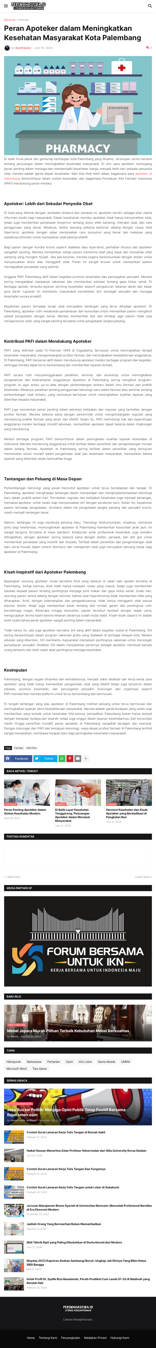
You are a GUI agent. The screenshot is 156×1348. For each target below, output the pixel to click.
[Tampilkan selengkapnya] (85, 758)
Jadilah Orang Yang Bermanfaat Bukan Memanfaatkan (64, 1224)
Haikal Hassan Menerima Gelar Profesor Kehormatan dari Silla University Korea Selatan (86, 1150)
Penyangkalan (70, 1337)
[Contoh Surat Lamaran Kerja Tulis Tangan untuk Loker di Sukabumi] (14, 1192)
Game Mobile (106, 1061)
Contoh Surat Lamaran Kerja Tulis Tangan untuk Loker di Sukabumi (73, 1187)
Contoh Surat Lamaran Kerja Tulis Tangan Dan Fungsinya (66, 1169)
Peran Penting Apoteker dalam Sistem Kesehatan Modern (25, 811)
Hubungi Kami (119, 1337)
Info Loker (85, 1061)
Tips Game (39, 1068)
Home (31, 1337)
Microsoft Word (16, 1068)
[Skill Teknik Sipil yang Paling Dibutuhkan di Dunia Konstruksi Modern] (14, 1247)
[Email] (77, 758)
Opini (69, 1061)
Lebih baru (13, 876)
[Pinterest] (69, 758)
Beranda (9, 19)
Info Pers (32, 747)
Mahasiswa (34, 1061)
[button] (5, 6)
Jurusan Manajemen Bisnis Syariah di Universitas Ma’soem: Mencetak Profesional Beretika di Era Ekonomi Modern (89, 1207)
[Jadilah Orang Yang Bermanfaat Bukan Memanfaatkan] (14, 1228)
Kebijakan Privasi (95, 1337)
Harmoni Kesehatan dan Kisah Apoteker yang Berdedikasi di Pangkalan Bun (127, 813)
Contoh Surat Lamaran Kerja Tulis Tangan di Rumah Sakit (66, 1132)
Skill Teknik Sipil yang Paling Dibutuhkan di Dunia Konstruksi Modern (74, 1242)
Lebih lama (142, 876)
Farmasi (23, 19)
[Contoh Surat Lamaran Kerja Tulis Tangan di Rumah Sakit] (14, 1137)
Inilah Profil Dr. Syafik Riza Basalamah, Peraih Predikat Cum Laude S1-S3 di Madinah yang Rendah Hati (88, 1280)
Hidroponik (13, 1061)
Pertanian (53, 1061)
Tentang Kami (48, 1337)
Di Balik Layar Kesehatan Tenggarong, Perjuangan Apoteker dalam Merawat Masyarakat (72, 815)
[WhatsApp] (61, 758)
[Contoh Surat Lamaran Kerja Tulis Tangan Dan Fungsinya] (14, 1173)
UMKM (125, 1061)
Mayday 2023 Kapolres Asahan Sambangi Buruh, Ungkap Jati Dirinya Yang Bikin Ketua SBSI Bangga (86, 1262)
